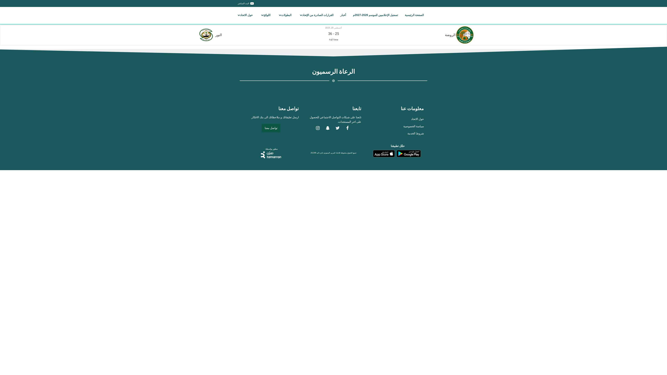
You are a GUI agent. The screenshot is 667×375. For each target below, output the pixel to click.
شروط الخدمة (415, 133)
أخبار (343, 15)
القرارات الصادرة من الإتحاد (318, 15)
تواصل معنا (271, 128)
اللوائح (266, 15)
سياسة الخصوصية (413, 126)
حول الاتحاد (246, 15)
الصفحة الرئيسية (414, 15)
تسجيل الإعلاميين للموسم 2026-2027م (375, 15)
